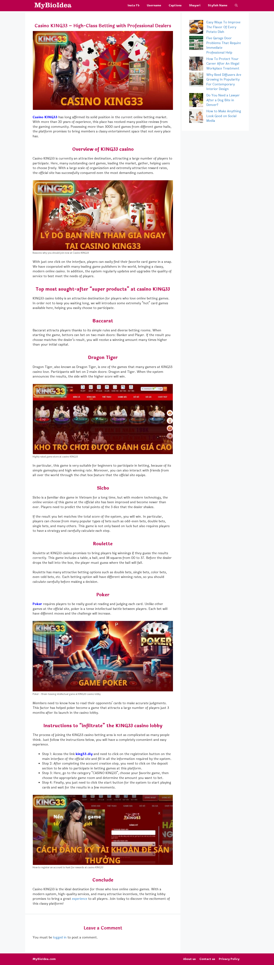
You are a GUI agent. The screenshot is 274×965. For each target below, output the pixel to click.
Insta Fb (133, 5)
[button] (236, 5)
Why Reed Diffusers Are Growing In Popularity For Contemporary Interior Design (223, 82)
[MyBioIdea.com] (52, 5)
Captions (175, 5)
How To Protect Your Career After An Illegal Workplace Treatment (222, 63)
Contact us (207, 959)
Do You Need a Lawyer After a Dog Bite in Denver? (223, 100)
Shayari (194, 5)
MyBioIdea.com (44, 959)
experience (79, 898)
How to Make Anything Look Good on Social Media (223, 116)
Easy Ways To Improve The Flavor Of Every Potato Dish (223, 27)
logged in (60, 937)
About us (189, 959)
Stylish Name (217, 5)
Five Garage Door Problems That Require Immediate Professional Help (223, 45)
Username (154, 5)
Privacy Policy (229, 959)
